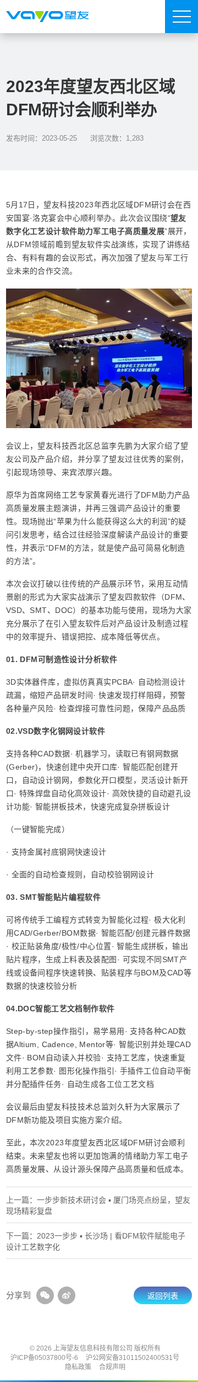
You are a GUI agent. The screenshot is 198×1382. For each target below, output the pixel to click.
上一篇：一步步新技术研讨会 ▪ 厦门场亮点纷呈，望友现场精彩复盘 (98, 1205)
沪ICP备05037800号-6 (44, 1358)
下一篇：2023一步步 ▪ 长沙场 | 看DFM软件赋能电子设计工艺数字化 (95, 1241)
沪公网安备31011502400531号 (132, 1358)
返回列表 (162, 1296)
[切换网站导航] (181, 16)
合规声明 (112, 1367)
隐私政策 (78, 1367)
